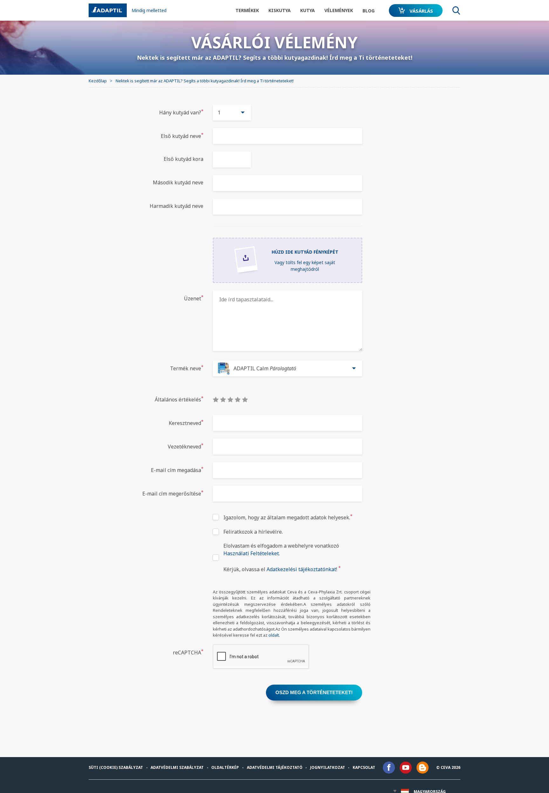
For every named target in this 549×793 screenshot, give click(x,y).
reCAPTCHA (188, 652)
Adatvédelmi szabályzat (177, 767)
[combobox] (232, 112)
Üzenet (193, 298)
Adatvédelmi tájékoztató (274, 767)
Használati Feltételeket (251, 553)
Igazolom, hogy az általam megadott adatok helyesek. (287, 517)
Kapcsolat (364, 767)
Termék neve (186, 368)
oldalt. (274, 635)
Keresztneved (186, 423)
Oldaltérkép (225, 767)
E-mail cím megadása (177, 470)
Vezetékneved (185, 446)
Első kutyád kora (183, 158)
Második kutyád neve (178, 182)
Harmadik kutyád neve (176, 205)
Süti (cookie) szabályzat (116, 767)
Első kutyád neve (182, 136)
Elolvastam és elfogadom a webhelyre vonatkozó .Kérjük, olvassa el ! (282, 557)
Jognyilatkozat (327, 767)
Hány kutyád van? (181, 112)
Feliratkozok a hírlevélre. (253, 531)
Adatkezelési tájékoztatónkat (301, 569)
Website (120, 98)
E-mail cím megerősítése (172, 493)
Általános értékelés (179, 399)
